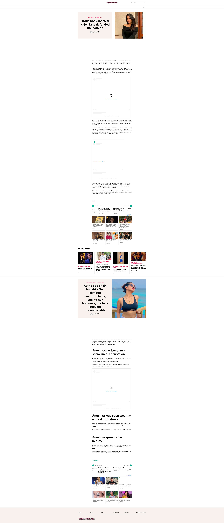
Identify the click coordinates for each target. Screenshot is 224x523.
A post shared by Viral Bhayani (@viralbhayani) (108, 178)
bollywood (87, 266)
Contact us (126, 512)
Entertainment (91, 17)
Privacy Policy (116, 512)
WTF (102, 512)
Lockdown (98, 261)
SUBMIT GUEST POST (141, 512)
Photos (114, 267)
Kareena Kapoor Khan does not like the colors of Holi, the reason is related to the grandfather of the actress (103, 267)
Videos (91, 512)
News (127, 266)
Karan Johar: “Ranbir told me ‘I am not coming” (85, 269)
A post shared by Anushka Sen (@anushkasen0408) (111, 408)
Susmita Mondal (96, 31)
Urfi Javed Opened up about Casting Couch (119, 270)
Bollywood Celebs (99, 17)
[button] (144, 7)
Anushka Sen (95, 460)
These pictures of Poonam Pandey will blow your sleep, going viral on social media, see (138, 268)
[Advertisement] (112, 49)
